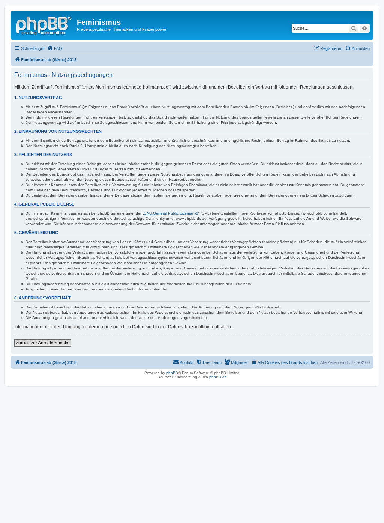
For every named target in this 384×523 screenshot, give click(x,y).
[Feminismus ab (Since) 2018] (44, 24)
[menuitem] (54, 48)
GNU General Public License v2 (171, 213)
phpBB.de (218, 377)
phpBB (172, 373)
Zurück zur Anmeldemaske (43, 343)
